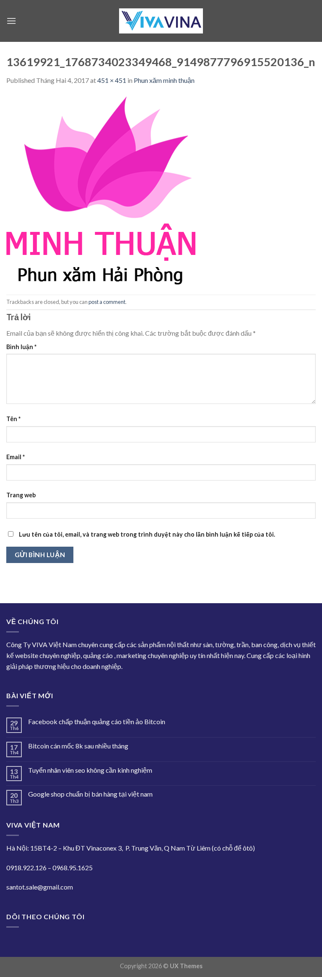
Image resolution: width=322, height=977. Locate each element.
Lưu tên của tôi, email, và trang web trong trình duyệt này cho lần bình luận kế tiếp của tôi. (147, 534)
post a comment (106, 301)
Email (15, 456)
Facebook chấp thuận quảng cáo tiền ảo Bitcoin (96, 721)
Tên (13, 418)
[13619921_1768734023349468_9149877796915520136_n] (100, 189)
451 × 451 (111, 80)
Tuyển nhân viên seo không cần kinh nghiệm (90, 770)
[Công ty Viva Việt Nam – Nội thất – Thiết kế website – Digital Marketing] (161, 21)
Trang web (21, 495)
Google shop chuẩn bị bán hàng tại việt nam (90, 794)
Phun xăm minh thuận (164, 80)
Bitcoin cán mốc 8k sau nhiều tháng (78, 746)
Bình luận (21, 346)
